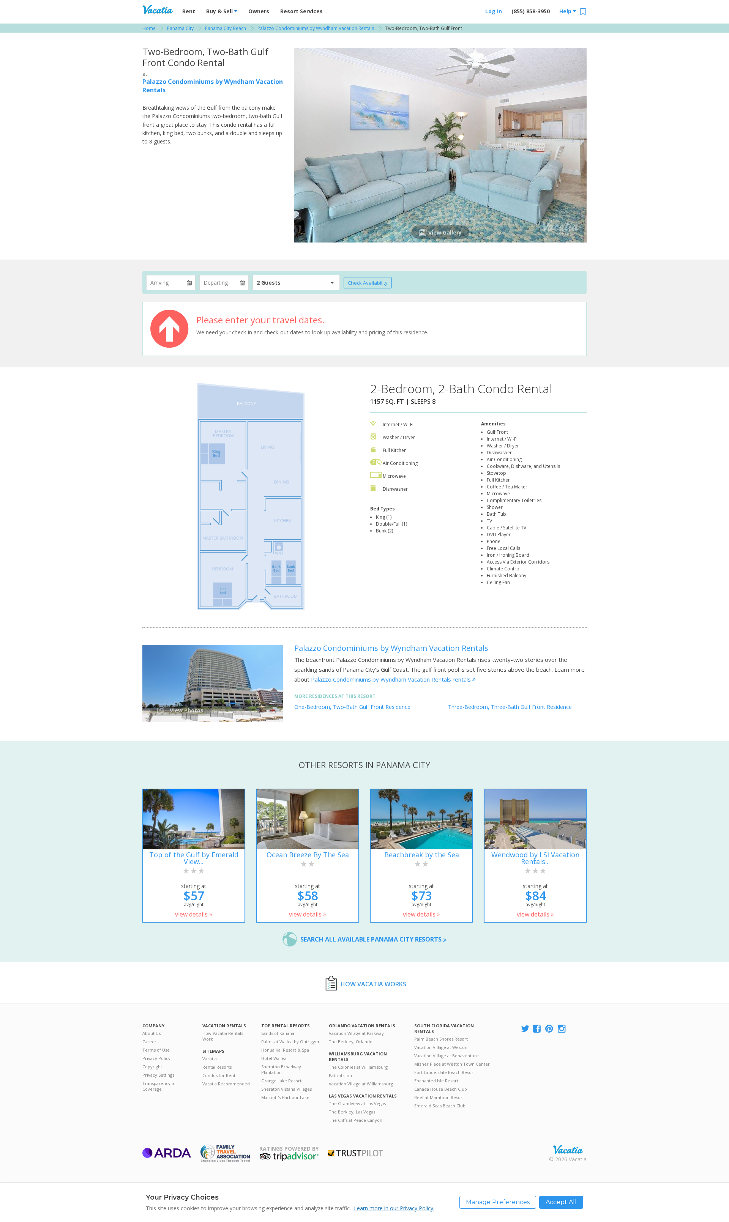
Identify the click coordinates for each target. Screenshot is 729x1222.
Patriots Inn (340, 1075)
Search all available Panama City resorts (371, 939)
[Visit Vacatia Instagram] (562, 1029)
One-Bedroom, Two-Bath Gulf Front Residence (352, 706)
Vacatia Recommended (226, 1084)
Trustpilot (355, 1153)
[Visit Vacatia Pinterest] (549, 1029)
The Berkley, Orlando (350, 1041)
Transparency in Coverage (158, 1086)
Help (566, 11)
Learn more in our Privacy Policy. (394, 1208)
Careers (150, 1041)
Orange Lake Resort (281, 1080)
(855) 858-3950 (530, 11)
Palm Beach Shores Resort (441, 1039)
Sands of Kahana (277, 1033)
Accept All (561, 1202)
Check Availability (368, 282)
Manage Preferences (498, 1202)
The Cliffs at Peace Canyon (355, 1120)
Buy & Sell (220, 11)
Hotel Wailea (274, 1058)
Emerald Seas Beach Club (439, 1106)
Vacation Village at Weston (440, 1047)
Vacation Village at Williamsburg (361, 1084)
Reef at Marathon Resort (439, 1097)
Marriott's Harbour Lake (285, 1097)
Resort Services (301, 11)
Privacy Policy (156, 1058)
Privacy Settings (158, 1075)
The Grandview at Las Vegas (357, 1103)
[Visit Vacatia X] (525, 1029)
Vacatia (209, 1058)
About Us (151, 1033)
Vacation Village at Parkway (356, 1033)
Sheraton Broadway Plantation (281, 1069)
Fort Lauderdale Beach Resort (444, 1072)
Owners (258, 11)
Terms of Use (156, 1050)
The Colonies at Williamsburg (358, 1067)
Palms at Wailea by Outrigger (290, 1041)
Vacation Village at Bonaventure (446, 1055)
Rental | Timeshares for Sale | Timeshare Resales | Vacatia (568, 1149)
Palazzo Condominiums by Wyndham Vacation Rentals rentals (391, 679)
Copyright (152, 1066)
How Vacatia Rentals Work (222, 1036)
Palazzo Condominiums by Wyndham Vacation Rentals (391, 648)
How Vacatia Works (373, 984)
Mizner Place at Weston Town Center (452, 1064)
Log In (493, 11)
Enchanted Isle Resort (436, 1080)
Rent (188, 11)
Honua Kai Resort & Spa (285, 1050)
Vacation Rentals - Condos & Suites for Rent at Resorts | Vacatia (157, 9)
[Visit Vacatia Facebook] (537, 1029)
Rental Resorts (217, 1067)
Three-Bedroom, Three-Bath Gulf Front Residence (510, 706)
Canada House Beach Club (440, 1089)
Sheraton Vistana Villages (286, 1089)
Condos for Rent (218, 1075)
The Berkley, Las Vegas (352, 1112)
